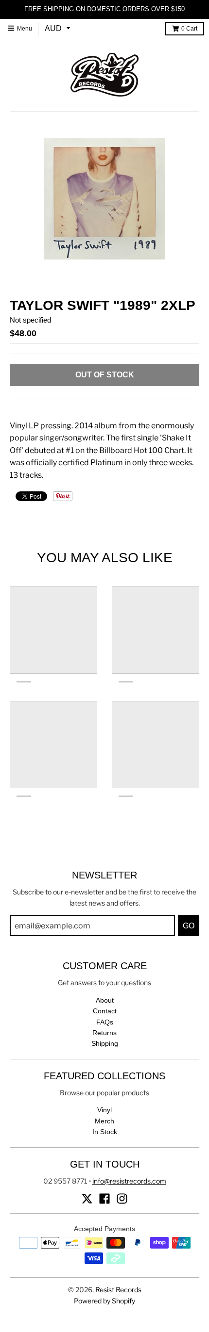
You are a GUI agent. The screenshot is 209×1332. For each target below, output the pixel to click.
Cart (189, 28)
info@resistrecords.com (129, 1181)
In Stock (104, 1132)
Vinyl (104, 1110)
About (105, 1000)
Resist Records (118, 1289)
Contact (105, 1011)
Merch (104, 1121)
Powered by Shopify (104, 1301)
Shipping (104, 1043)
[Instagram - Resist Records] (122, 1198)
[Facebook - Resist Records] (104, 1198)
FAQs (104, 1022)
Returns (104, 1033)
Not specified (30, 320)
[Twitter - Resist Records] (87, 1198)
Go (188, 926)
